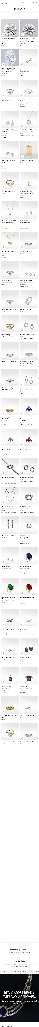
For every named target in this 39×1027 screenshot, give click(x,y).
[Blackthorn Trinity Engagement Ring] (10, 377)
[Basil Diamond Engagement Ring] (10, 323)
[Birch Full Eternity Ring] (10, 351)
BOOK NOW (26, 953)
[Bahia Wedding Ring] (29, 299)
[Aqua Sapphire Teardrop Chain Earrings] (29, 210)
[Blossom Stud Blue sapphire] (29, 406)
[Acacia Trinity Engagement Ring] (10, 88)
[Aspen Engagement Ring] (10, 299)
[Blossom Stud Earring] (10, 437)
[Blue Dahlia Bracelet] (10, 466)
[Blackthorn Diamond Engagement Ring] (29, 351)
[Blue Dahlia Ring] (29, 496)
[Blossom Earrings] (29, 377)
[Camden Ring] (29, 675)
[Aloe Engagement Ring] (10, 180)
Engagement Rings (10, 964)
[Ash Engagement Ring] (29, 240)
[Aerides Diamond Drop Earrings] (10, 119)
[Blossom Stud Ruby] (29, 437)
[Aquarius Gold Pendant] (10, 240)
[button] (6, 3)
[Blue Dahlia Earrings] (29, 466)
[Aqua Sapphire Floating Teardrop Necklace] (10, 210)
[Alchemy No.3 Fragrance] (29, 150)
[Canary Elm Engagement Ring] (10, 705)
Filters (5, 15)
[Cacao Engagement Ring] (10, 646)
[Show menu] (2, 3)
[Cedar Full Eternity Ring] (29, 731)
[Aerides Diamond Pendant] (29, 119)
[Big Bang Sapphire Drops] (29, 323)
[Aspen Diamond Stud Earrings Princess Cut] (29, 270)
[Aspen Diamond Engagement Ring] (10, 270)
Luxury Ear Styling (23, 964)
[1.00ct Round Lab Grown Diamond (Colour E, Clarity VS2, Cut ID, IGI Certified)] (10, 28)
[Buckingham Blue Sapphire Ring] (29, 555)
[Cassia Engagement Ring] (29, 705)
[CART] (36, 3)
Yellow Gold (22, 535)
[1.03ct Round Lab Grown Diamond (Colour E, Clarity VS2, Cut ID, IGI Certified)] (29, 28)
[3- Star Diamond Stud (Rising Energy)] (29, 57)
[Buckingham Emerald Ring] (10, 586)
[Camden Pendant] (10, 675)
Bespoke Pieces (23, 966)
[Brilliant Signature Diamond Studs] (10, 555)
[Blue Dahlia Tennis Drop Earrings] (10, 525)
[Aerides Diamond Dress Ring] (29, 88)
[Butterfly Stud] (29, 617)
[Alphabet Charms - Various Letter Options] (29, 180)
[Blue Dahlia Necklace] (10, 496)
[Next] (32, 749)
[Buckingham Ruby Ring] (29, 586)
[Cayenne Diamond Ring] (10, 731)
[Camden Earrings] (29, 646)
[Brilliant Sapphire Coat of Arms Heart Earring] (29, 525)
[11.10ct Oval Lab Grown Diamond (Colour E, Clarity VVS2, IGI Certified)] (10, 57)
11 (25, 749)
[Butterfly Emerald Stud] (10, 617)
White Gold (28, 535)
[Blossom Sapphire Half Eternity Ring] (10, 406)
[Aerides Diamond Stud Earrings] (10, 150)
